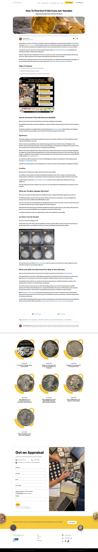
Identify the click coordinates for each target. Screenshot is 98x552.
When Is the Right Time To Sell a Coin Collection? (24, 434)
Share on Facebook (37, 314)
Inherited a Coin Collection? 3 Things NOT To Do (73, 365)
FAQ (38, 538)
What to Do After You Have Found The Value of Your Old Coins (35, 73)
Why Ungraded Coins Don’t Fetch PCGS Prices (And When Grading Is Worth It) (49, 401)
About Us (39, 3)
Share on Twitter (62, 314)
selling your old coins (30, 45)
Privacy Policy (23, 550)
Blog (58, 3)
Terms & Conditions (16, 550)
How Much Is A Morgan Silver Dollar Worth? (24, 365)
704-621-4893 (36, 459)
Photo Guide (39, 540)
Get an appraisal (72, 522)
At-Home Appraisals (53, 3)
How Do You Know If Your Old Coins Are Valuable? (32, 68)
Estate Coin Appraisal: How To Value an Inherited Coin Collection (49, 366)
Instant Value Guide (79, 2)
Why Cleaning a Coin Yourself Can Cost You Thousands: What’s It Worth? (24, 401)
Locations (61, 3)
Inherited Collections (45, 3)
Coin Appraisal (33, 319)
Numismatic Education (57, 319)
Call (71, 538)
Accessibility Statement (30, 550)
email (27, 508)
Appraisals (25, 319)
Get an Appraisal (69, 2)
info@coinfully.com (22, 459)
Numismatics (67, 319)
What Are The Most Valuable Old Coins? (30, 71)
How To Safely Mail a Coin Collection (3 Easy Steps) (73, 400)
